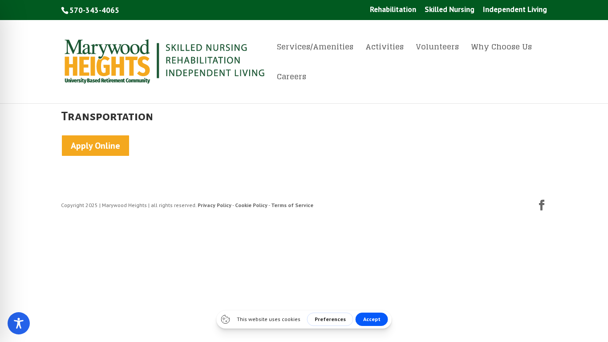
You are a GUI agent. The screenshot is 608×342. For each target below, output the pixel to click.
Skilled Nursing (449, 10)
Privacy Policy (214, 205)
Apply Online (95, 145)
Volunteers (437, 48)
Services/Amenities (315, 48)
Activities (384, 48)
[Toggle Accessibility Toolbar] (19, 323)
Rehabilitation (393, 10)
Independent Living (515, 10)
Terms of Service (292, 205)
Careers (291, 78)
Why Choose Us (501, 48)
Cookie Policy (251, 205)
